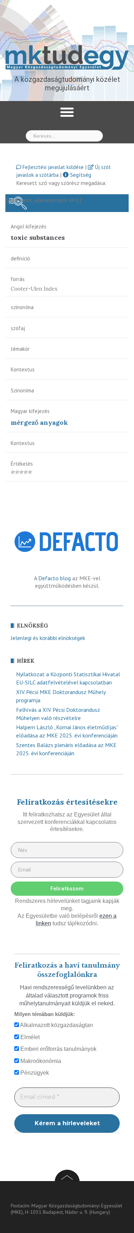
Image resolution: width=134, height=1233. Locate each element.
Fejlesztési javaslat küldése (52, 167)
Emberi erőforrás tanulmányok (57, 1049)
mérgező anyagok (39, 422)
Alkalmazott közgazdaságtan (56, 1025)
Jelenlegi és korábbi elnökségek (48, 637)
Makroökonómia (40, 1061)
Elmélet (29, 1037)
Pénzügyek (34, 1073)
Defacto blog (54, 578)
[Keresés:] (64, 136)
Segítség (80, 174)
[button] (67, 112)
